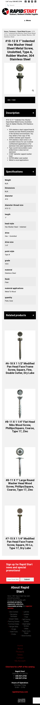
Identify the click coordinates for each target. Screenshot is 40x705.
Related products (16, 315)
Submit (27, 579)
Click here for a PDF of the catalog (20, 667)
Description (12, 112)
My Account (20, 661)
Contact (20, 658)
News (20, 655)
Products (20, 651)
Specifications (14, 171)
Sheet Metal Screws (24, 31)
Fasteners (12, 31)
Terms (19, 699)
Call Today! (14, 1)
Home (6, 31)
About (20, 648)
